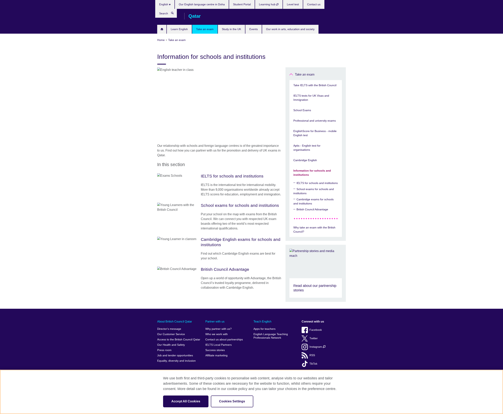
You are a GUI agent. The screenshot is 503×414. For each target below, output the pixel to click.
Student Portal (242, 4)
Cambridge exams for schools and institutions (313, 201)
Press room (164, 350)
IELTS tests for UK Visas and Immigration (311, 97)
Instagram (316, 346)
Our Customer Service (171, 334)
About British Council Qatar (174, 321)
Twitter (313, 338)
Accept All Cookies (185, 401)
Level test (293, 4)
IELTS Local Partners (218, 344)
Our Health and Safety (171, 344)
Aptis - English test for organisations (306, 147)
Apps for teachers (264, 328)
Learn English (179, 29)
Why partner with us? (218, 328)
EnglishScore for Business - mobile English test (315, 133)
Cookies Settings (232, 401)
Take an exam (205, 29)
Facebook (315, 329)
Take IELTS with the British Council (314, 85)
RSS (312, 355)
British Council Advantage (312, 209)
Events (253, 29)
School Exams (302, 110)
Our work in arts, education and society (290, 29)
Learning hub (267, 4)
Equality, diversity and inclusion (176, 360)
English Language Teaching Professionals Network (270, 336)
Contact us (313, 4)
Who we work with (216, 334)
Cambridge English (305, 160)
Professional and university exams (314, 120)
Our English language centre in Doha (202, 4)
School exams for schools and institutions (313, 191)
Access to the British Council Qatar (178, 339)
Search (174, 14)
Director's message (169, 328)
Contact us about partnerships (224, 339)
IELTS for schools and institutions (317, 183)
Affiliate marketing (216, 355)
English (164, 4)
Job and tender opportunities (175, 355)
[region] (251, 392)
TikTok (313, 363)
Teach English (262, 321)
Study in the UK (231, 29)
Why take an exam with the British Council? (314, 229)
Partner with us (215, 321)
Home (161, 29)
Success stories (215, 350)
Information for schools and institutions (312, 172)
